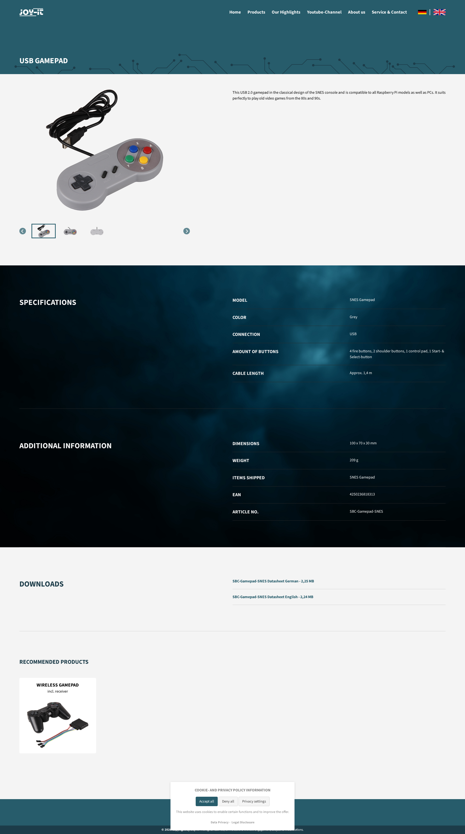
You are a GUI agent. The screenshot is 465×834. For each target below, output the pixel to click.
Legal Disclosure (243, 822)
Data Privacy (220, 822)
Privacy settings (254, 801)
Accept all (206, 801)
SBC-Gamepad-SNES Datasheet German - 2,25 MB (273, 581)
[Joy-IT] (31, 12)
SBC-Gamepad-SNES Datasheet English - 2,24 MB (272, 597)
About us (356, 12)
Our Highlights (286, 12)
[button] (43, 231)
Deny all (228, 801)
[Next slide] (186, 231)
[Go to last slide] (22, 231)
